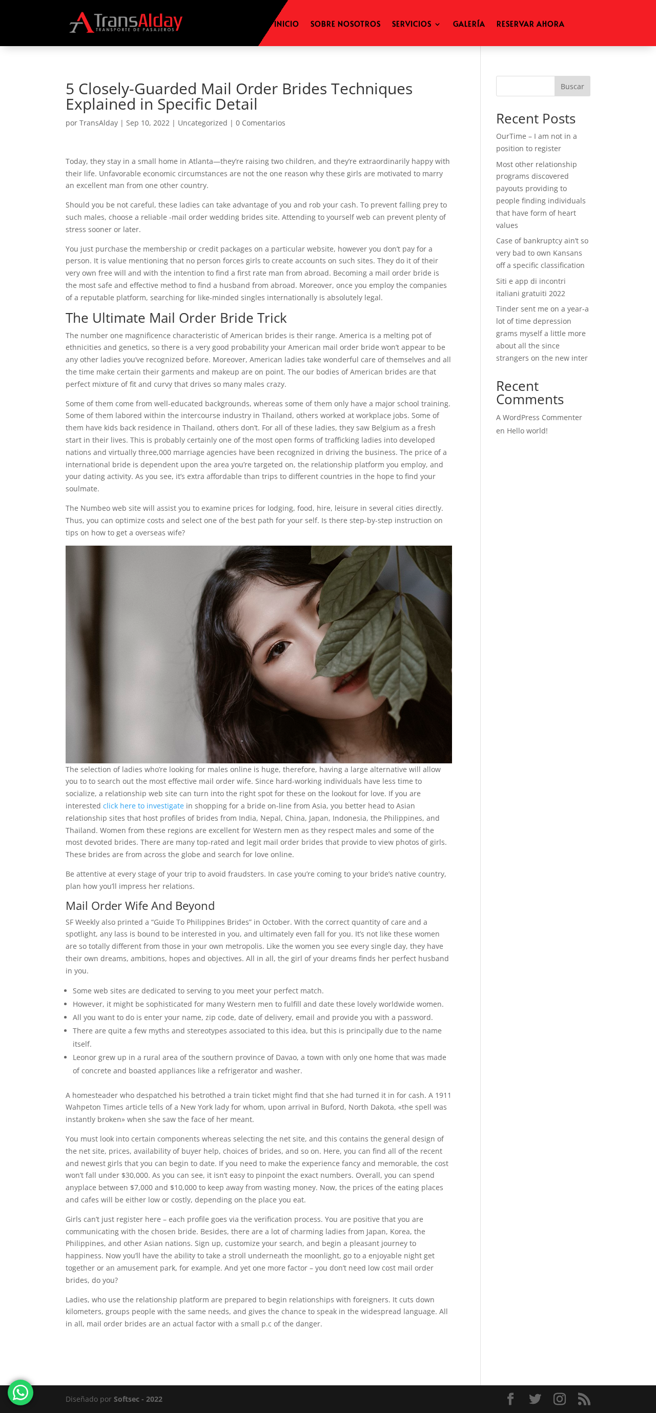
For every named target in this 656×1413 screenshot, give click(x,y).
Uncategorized (203, 123)
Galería (469, 24)
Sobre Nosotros (346, 24)
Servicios (412, 24)
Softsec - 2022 (138, 1399)
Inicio (286, 24)
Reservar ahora (531, 24)
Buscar (572, 86)
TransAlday (98, 123)
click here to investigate (143, 806)
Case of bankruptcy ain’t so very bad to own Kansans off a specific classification (542, 253)
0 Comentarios (260, 123)
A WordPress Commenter (539, 417)
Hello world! (527, 430)
